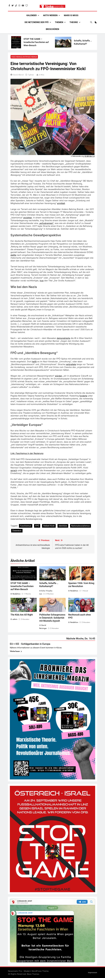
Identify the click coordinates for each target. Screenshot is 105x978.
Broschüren (52, 29)
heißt (34, 361)
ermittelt (61, 203)
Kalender (32, 15)
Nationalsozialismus (80, 526)
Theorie (74, 22)
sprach (13, 470)
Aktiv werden (50, 15)
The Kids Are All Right (21, 614)
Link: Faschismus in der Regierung (26, 453)
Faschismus (25, 526)
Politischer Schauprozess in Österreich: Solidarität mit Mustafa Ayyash (52, 617)
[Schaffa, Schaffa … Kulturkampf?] (43, 42)
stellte (13, 255)
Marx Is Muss (71, 15)
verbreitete (71, 364)
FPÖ (37, 526)
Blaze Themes (33, 974)
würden (58, 376)
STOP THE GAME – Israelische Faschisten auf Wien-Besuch (16, 42)
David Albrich (18, 74)
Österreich (16, 530)
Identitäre (63, 526)
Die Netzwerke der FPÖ (37, 22)
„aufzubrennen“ (46, 223)
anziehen (27, 217)
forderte (83, 395)
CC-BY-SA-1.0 (89, 156)
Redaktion (16, 593)
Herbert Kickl (49, 526)
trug (42, 280)
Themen (59, 22)
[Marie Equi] (89, 42)
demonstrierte (63, 338)
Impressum (92, 972)
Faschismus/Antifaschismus (24, 57)
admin (15, 619)
